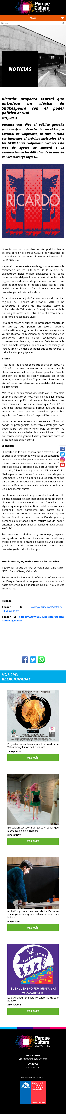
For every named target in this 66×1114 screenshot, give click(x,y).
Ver (33, 757)
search (63, 23)
